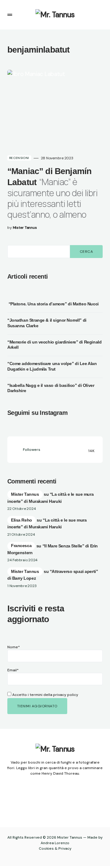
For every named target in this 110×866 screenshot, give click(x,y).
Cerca (86, 251)
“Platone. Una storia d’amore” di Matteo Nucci (53, 303)
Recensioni (19, 158)
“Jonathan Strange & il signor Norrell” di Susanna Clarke (46, 323)
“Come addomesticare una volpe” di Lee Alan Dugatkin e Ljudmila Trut (52, 366)
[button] (10, 14)
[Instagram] (49, 802)
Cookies (46, 848)
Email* (13, 670)
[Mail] (61, 802)
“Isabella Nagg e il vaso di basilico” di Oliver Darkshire (50, 388)
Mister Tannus (25, 494)
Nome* (13, 647)
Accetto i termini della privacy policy (44, 694)
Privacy (65, 848)
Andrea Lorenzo (55, 842)
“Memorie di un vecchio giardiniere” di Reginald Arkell (54, 345)
